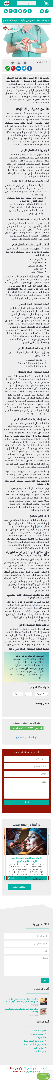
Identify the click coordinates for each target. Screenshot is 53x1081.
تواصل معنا (17, 728)
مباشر (47, 1078)
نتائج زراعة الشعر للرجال (33, 1041)
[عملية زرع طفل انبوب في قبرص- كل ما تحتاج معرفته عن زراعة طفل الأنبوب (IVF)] (43, 1002)
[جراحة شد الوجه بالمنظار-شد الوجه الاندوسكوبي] (26, 842)
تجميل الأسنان (37, 1034)
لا (29, 728)
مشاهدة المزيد (19, 887)
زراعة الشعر (39, 1030)
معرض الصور (38, 1047)
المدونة (40, 1037)
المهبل (40, 526)
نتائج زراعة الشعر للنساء (33, 1044)
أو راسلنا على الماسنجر (26, 737)
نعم (37, 728)
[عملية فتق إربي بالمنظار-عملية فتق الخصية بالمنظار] (43, 1012)
